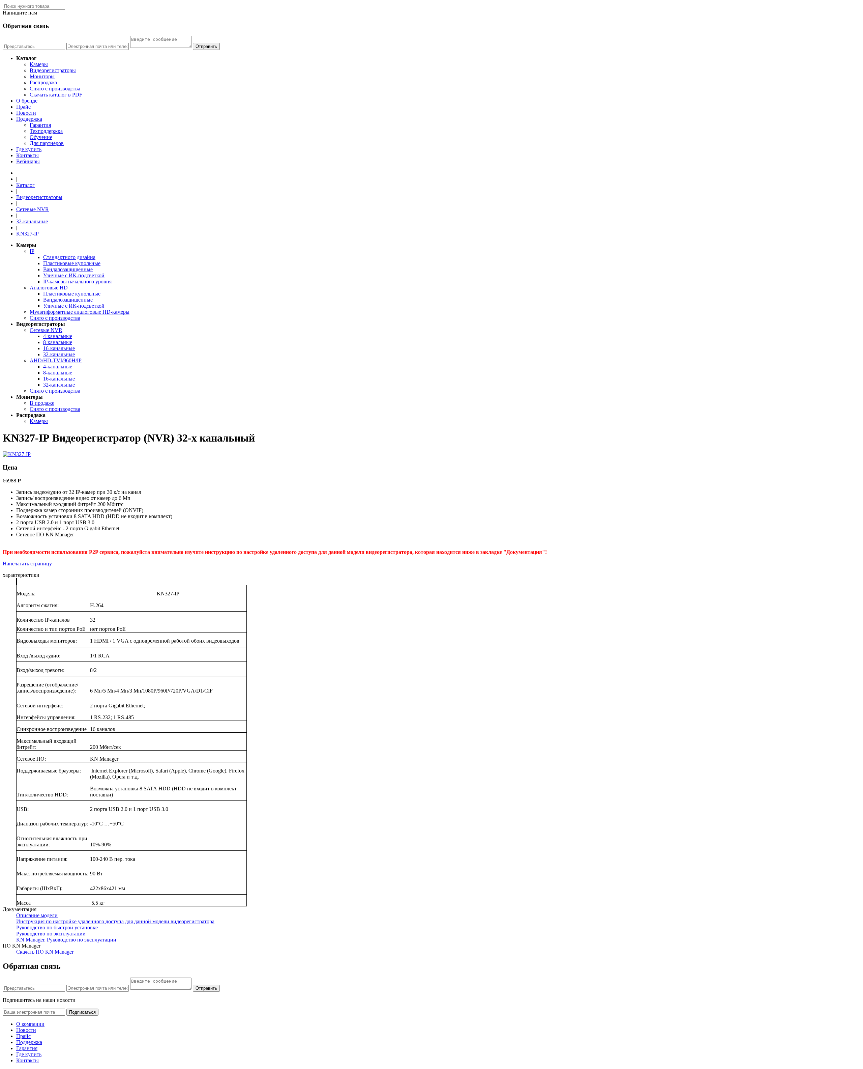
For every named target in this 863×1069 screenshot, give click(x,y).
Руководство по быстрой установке (57, 927)
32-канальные (32, 221)
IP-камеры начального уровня (77, 281)
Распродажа (43, 82)
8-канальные (57, 342)
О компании (30, 1024)
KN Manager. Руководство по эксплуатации (66, 940)
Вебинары (28, 161)
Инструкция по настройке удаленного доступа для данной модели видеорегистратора (115, 921)
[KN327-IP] (17, 454)
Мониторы (42, 76)
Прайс (23, 107)
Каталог (25, 185)
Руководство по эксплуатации (51, 933)
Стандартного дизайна (69, 257)
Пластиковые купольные (71, 263)
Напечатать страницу (27, 563)
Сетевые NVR (32, 209)
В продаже (42, 403)
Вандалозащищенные (68, 269)
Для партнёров (47, 143)
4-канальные (57, 336)
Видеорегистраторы (53, 70)
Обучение (41, 137)
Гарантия (40, 125)
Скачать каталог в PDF (56, 94)
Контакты (27, 155)
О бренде (26, 101)
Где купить (28, 149)
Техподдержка (46, 131)
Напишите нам (20, 13)
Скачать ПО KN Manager (44, 952)
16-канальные (59, 348)
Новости (26, 113)
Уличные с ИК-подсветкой (74, 275)
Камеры (39, 64)
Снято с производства (55, 88)
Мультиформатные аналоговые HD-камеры (79, 312)
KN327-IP (27, 233)
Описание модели (37, 915)
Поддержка (29, 119)
